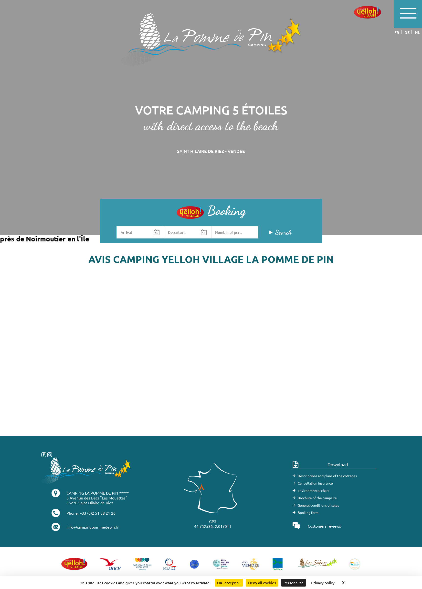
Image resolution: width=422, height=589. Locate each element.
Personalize (294, 582)
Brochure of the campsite (317, 498)
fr (396, 32)
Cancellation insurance (315, 483)
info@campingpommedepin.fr (92, 526)
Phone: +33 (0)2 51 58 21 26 (91, 512)
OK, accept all (229, 582)
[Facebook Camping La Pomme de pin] (43, 454)
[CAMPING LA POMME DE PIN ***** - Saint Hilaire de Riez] (86, 469)
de (407, 32)
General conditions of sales (318, 505)
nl (417, 32)
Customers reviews (324, 525)
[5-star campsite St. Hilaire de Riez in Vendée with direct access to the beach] (211, 39)
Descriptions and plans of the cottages (327, 476)
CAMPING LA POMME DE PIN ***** (97, 492)
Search (283, 232)
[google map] (211, 362)
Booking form (308, 512)
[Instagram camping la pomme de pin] (49, 454)
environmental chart (313, 490)
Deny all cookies (262, 582)
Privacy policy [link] (323, 582)
